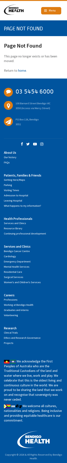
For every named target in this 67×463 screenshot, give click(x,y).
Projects (8, 343)
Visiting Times (11, 190)
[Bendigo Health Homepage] (33, 439)
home (22, 70)
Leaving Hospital (13, 200)
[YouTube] (35, 144)
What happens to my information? (22, 205)
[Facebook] (22, 144)
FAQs (7, 162)
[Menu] (51, 10)
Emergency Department (17, 261)
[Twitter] (28, 144)
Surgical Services (13, 277)
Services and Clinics (15, 223)
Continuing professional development (25, 233)
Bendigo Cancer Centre (17, 251)
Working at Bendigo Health (18, 305)
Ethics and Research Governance (22, 337)
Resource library (13, 228)
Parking (8, 185)
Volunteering (11, 315)
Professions (10, 299)
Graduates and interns (16, 310)
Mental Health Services (16, 266)
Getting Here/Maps (14, 179)
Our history (10, 157)
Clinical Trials (11, 332)
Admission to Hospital (16, 195)
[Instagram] (41, 144)
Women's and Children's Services (22, 282)
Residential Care (13, 272)
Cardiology (10, 256)
